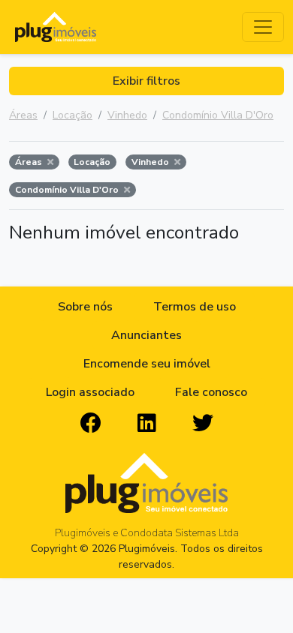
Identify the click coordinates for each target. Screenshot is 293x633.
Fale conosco (211, 392)
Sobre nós (85, 306)
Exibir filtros (146, 81)
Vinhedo (127, 115)
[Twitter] (202, 423)
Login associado (90, 392)
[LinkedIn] (146, 423)
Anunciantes (146, 335)
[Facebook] (90, 423)
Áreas (23, 115)
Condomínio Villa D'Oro (217, 115)
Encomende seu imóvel (146, 364)
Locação (72, 115)
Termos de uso (194, 306)
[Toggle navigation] (263, 27)
